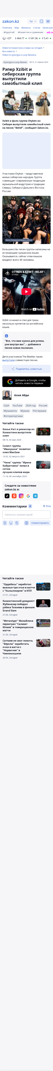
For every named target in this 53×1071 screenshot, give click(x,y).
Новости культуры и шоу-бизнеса (19, 54)
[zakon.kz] (10, 21)
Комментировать (40, 522)
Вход (48, 506)
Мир (16, 27)
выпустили (8, 360)
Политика (7, 27)
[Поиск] (41, 21)
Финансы (26, 27)
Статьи (36, 27)
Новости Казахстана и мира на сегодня (22, 47)
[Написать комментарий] (26, 514)
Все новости (8, 51)
